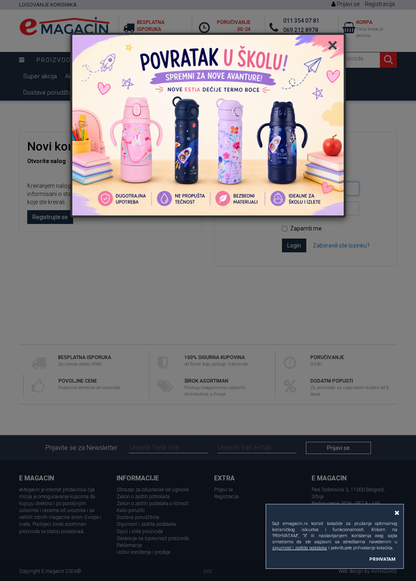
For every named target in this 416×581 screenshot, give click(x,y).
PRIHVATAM (382, 559)
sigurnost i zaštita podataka (299, 548)
